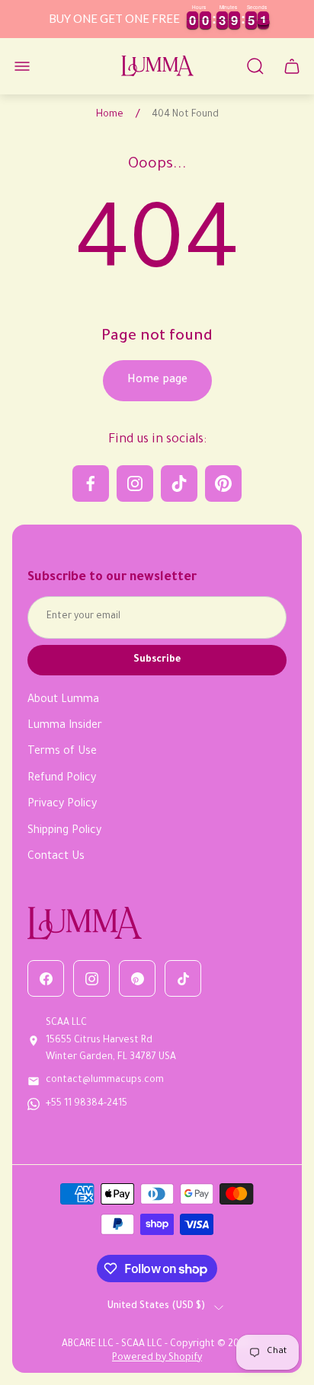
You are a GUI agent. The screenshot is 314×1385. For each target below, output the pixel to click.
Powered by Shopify (157, 1358)
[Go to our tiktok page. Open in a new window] (179, 483)
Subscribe (157, 660)
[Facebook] (45, 978)
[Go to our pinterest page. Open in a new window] (223, 483)
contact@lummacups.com (105, 1080)
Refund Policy (61, 779)
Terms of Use (62, 752)
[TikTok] (183, 978)
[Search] (255, 66)
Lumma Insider (64, 726)
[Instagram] (91, 978)
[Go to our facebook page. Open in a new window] (90, 483)
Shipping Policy (64, 831)
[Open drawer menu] (22, 66)
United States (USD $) (156, 1306)
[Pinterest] (137, 978)
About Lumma (63, 700)
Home (109, 115)
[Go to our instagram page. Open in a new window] (135, 483)
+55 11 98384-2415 (86, 1104)
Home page (157, 381)
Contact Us (56, 857)
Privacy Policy (62, 805)
